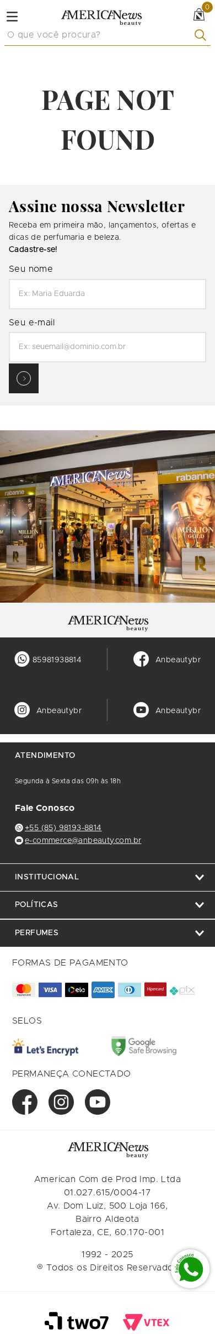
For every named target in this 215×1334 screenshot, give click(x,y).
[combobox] (107, 35)
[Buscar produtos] (203, 35)
